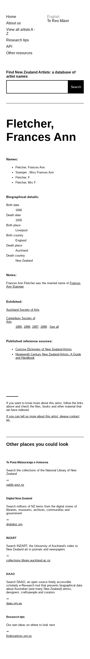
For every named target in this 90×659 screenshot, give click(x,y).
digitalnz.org (14, 524)
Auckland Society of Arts (22, 309)
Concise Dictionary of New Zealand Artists (43, 349)
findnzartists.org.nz (19, 636)
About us (13, 23)
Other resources (19, 53)
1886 (27, 326)
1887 (35, 326)
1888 (43, 326)
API (9, 46)
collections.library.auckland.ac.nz (28, 560)
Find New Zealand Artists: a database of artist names (40, 74)
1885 (18, 326)
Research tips (17, 40)
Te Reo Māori (58, 21)
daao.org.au (14, 603)
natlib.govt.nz (15, 484)
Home (11, 17)
